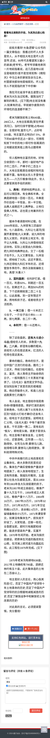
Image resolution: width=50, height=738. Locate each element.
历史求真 (29, 24)
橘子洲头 (16, 733)
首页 (8, 24)
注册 (11, 2)
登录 (5, 2)
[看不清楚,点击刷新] (8, 715)
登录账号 (22, 686)
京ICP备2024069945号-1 (30, 733)
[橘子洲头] (24, 9)
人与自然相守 (17, 24)
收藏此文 (18, 629)
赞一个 (32, 629)
